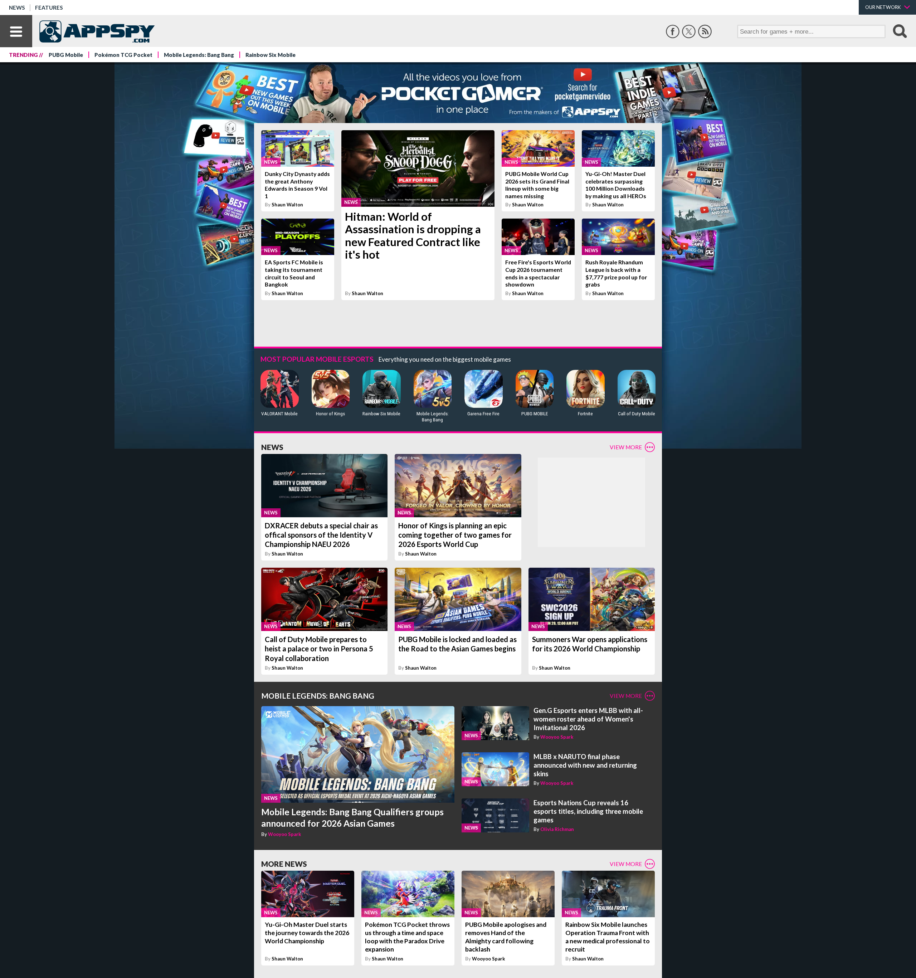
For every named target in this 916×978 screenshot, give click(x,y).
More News (284, 863)
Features (49, 7)
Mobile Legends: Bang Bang (199, 55)
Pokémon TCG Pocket (123, 55)
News (17, 7)
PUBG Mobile (66, 55)
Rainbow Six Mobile (270, 55)
